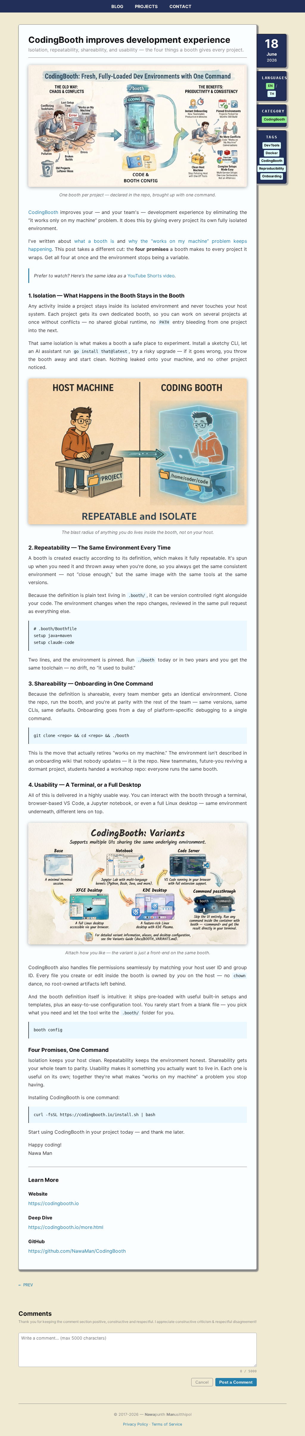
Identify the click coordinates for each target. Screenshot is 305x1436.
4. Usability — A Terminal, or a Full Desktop (84, 784)
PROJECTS (146, 6)
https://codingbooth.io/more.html (65, 1227)
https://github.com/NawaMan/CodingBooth (77, 1251)
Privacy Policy (135, 1424)
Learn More (43, 1180)
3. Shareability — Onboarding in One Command (90, 683)
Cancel (201, 1382)
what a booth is (94, 241)
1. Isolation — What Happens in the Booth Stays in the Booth (106, 295)
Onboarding (271, 176)
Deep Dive (40, 1218)
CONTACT (180, 6)
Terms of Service (167, 1424)
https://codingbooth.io (53, 1203)
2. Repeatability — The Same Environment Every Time (99, 547)
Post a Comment (236, 1382)
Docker (272, 153)
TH (272, 94)
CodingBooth (43, 212)
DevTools (271, 145)
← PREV (25, 1284)
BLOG (117, 6)
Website (38, 1194)
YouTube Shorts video (151, 276)
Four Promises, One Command (68, 1050)
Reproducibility (271, 168)
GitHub (36, 1241)
